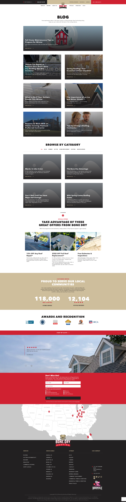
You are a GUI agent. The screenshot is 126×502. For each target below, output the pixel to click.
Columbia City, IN (50, 467)
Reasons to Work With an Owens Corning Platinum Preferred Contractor (36, 126)
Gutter (56, 149)
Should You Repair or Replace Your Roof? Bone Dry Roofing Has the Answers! (36, 67)
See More (48, 478)
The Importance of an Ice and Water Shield (78, 98)
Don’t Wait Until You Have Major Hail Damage (36, 196)
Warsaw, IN (49, 476)
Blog (84, 5)
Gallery (71, 457)
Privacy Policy (77, 401)
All (42, 149)
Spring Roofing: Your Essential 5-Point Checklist (79, 70)
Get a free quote (97, 2)
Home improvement (64, 149)
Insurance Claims (73, 471)
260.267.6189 (97, 473)
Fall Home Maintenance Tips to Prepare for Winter (39, 41)
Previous (26, 366)
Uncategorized (81, 149)
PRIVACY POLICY (73, 483)
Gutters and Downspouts (53, 393)
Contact (71, 467)
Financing (78, 5)
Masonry (25, 459)
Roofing (73, 149)
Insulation (67, 392)
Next (31, 366)
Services (43, 5)
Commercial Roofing (52, 392)
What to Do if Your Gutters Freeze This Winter (37, 98)
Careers (88, 2)
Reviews (48, 5)
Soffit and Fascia (69, 393)
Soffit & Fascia (27, 467)
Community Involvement (75, 476)
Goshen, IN (49, 469)
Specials (71, 5)
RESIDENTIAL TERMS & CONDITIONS (77, 481)
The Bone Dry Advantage (77, 169)
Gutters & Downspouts (29, 457)
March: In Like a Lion (34, 169)
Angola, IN (49, 455)
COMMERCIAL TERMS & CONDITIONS (77, 478)
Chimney (50, 149)
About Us (54, 5)
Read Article (28, 48)
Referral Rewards (74, 2)
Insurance (82, 2)
